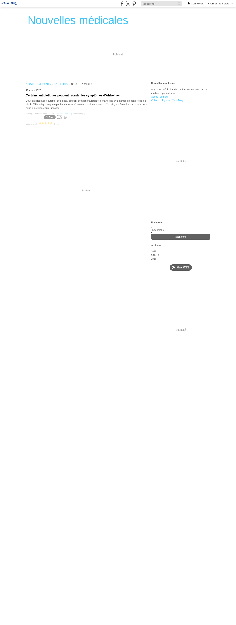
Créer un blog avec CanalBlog (167, 100)
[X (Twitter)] (128, 3)
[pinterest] (134, 3)
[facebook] (122, 3)
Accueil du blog (159, 96)
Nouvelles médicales (38, 84)
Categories (61, 84)
